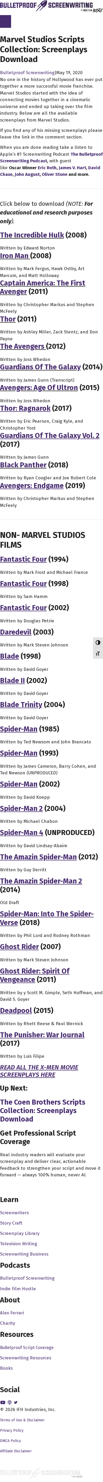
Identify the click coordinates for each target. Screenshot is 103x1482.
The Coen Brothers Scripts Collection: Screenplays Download (42, 1111)
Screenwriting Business (24, 1254)
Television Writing (18, 1244)
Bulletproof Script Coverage (27, 1347)
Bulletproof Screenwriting (27, 72)
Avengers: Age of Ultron (39, 387)
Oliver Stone (54, 174)
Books (6, 1368)
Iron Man (14, 256)
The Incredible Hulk (32, 235)
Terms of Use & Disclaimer (22, 1420)
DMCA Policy (10, 1441)
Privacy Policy (12, 1430)
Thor (8, 319)
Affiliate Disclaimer (16, 1451)
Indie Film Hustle (18, 1289)
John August (27, 174)
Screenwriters (14, 1213)
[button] (3, 1402)
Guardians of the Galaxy (40, 367)
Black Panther (23, 465)
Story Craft (11, 1223)
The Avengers (22, 346)
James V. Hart (72, 168)
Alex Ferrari (12, 1313)
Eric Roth (47, 168)
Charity (7, 1323)
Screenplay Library (19, 1233)
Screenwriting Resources (25, 1358)
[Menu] (5, 21)
